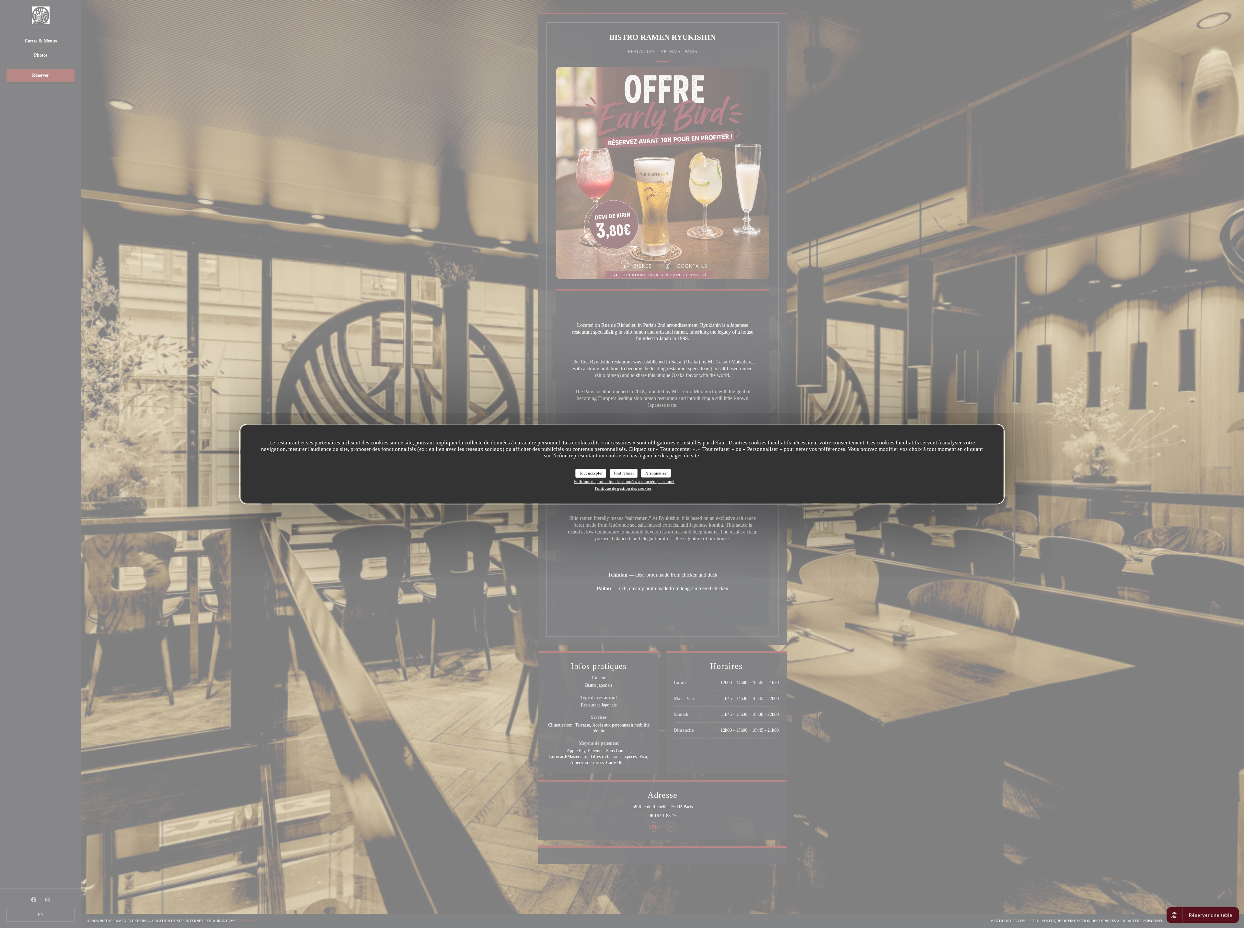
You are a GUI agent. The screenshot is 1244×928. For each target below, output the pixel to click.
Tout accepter (591, 473)
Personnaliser (656, 473)
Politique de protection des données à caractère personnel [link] (624, 481)
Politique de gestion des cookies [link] (623, 488)
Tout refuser (623, 473)
